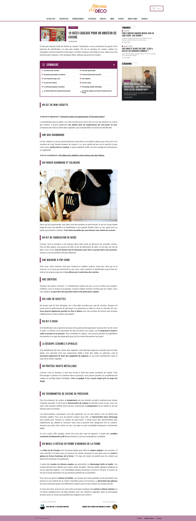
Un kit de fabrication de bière (91, 74)
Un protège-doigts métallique (92, 87)
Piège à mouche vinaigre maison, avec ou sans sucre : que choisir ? (138, 34)
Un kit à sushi (86, 83)
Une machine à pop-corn (52, 78)
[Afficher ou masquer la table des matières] (87, 65)
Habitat (126, 30)
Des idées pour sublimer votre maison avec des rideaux (81, 155)
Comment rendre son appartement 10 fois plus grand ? (82, 117)
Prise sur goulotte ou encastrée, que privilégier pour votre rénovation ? (137, 87)
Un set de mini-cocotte (51, 70)
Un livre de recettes (50, 83)
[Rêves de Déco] (98, 8)
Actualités (73, 27)
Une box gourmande (88, 70)
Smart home (128, 46)
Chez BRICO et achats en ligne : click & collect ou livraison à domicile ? (137, 49)
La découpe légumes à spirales (54, 87)
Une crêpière (86, 78)
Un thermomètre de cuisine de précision (57, 91)
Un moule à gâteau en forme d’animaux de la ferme (97, 91)
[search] (154, 8)
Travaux (127, 80)
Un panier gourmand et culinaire (54, 74)
